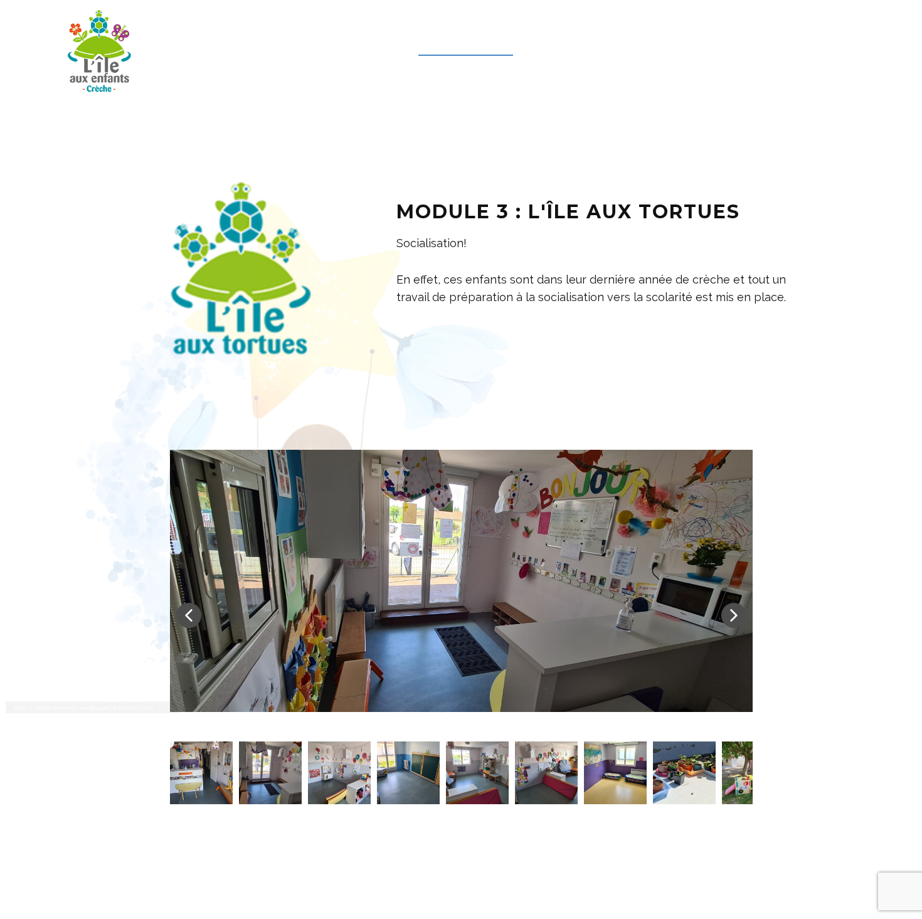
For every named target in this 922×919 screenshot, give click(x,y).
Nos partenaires (586, 43)
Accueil (368, 43)
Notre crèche (466, 43)
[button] (188, 615)
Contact (791, 43)
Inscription (699, 43)
